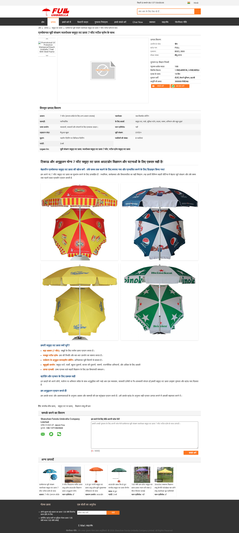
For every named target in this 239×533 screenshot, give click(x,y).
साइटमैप (165, 22)
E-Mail (81, 525)
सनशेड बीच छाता (48, 406)
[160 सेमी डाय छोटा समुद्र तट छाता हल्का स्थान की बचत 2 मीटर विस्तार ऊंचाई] (142, 475)
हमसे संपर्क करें (120, 22)
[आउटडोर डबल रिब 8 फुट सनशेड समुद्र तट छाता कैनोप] (119, 475)
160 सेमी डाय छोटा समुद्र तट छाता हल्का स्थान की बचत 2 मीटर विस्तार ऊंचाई (142, 487)
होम (42, 22)
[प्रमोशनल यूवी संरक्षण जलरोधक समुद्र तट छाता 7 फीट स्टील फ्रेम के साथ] (49, 475)
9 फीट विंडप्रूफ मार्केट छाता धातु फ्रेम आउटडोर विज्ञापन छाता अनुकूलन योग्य (72, 487)
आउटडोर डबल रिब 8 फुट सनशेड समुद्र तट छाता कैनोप (118, 486)
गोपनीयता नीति (181, 22)
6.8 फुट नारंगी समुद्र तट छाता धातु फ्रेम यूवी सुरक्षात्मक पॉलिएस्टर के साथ (95, 487)
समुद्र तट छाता (57, 28)
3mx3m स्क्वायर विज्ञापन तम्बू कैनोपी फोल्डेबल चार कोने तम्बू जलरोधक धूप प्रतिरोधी (165, 487)
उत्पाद (53, 22)
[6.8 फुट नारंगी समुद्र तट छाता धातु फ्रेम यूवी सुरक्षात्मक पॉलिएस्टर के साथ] (96, 475)
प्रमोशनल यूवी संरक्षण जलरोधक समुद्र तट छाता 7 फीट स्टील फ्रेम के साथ (49, 487)
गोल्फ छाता (45, 504)
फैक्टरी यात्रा (82, 22)
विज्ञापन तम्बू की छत (83, 406)
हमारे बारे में (66, 22)
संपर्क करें (160, 86)
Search (197, 11)
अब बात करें (180, 86)
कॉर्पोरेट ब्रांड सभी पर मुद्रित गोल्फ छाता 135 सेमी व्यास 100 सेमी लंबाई (57, 519)
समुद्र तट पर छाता (65, 406)
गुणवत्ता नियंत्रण (101, 22)
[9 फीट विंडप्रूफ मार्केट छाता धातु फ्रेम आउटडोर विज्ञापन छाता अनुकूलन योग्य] (72, 475)
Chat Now (138, 22)
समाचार (152, 22)
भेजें (113, 512)
